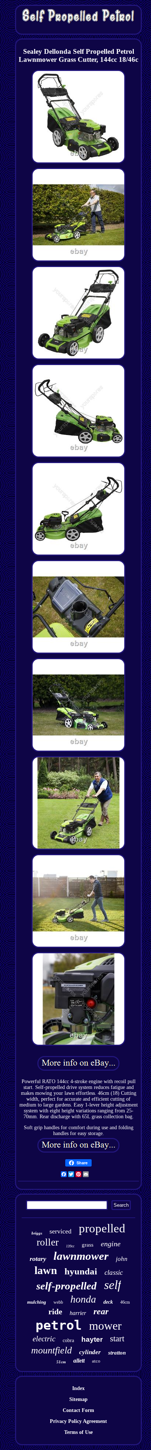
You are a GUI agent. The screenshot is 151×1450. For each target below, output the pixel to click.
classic (113, 1272)
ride (55, 1311)
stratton (117, 1353)
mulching (36, 1302)
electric (44, 1338)
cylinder (90, 1352)
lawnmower (81, 1256)
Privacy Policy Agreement (78, 1421)
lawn (45, 1270)
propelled (102, 1228)
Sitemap (78, 1399)
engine (111, 1244)
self (112, 1285)
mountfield (51, 1350)
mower (105, 1325)
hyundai (81, 1271)
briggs (37, 1233)
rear (100, 1311)
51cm (61, 1362)
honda (83, 1299)
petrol (59, 1325)
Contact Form (78, 1410)
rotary (38, 1258)
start (117, 1338)
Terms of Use (78, 1432)
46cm (125, 1302)
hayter (92, 1339)
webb (58, 1302)
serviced (60, 1231)
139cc (70, 1246)
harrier (78, 1313)
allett (79, 1360)
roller (48, 1242)
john (122, 1258)
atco (96, 1361)
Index (78, 1388)
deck (108, 1302)
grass (87, 1245)
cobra (68, 1340)
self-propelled (66, 1286)
